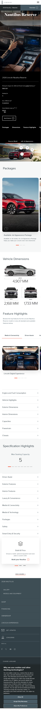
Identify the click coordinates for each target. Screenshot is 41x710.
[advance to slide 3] (23, 245)
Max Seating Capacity (20, 454)
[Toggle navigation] (38, 2)
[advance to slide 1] (17, 245)
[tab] (12, 141)
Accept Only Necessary (20, 701)
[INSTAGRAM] (15, 649)
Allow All (20, 697)
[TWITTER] (6, 649)
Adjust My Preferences (20, 706)
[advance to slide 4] (25, 378)
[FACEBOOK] (2, 649)
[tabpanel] (20, 152)
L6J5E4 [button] (27, 86)
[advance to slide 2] (20, 245)
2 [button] (11, 100)
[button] (6, 67)
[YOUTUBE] (10, 649)
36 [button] (14, 107)
